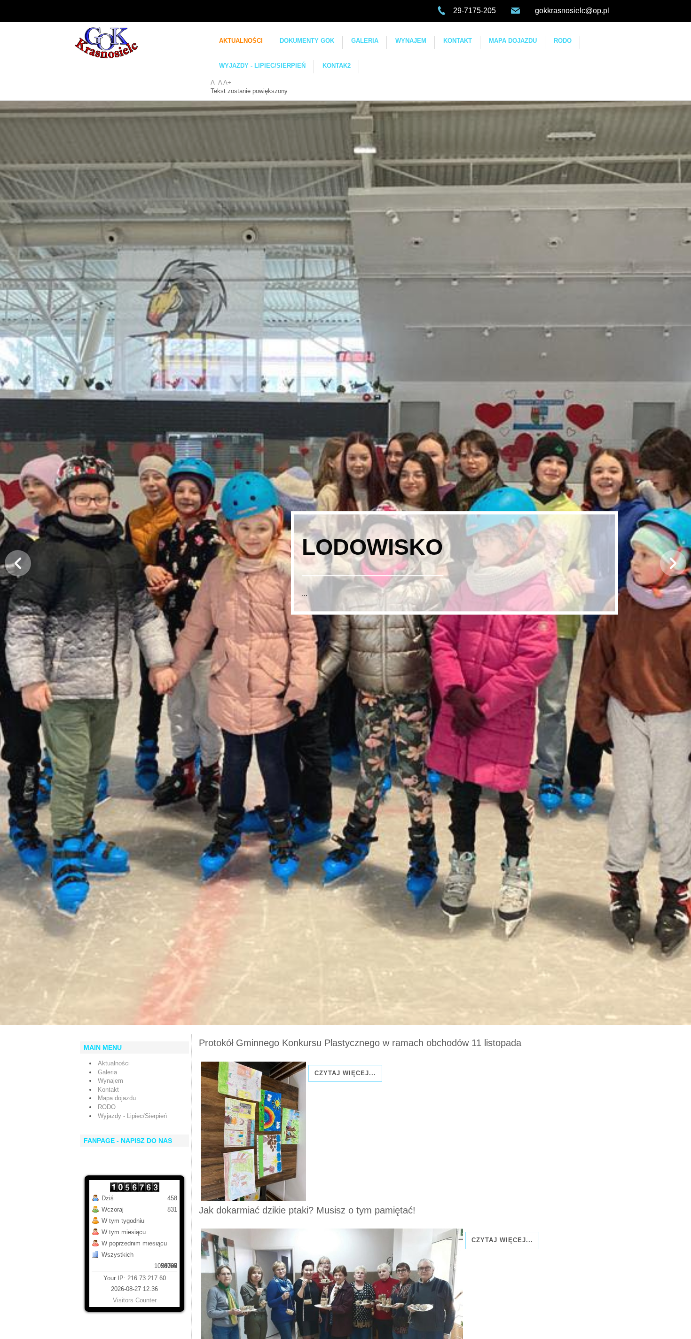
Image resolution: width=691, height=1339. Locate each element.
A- (214, 82)
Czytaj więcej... (345, 1073)
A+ (227, 82)
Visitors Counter (135, 1300)
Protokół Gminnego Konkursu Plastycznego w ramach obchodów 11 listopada (360, 1043)
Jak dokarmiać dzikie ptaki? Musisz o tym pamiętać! (307, 1210)
